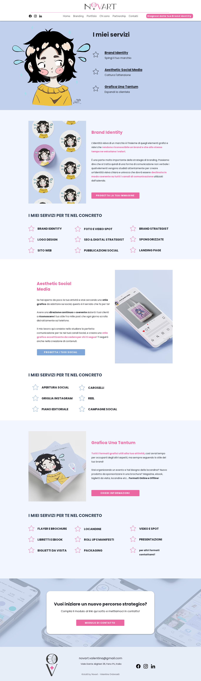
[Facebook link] (30, 16)
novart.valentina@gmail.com (100, 658)
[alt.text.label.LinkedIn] (40, 16)
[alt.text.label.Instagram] (35, 16)
